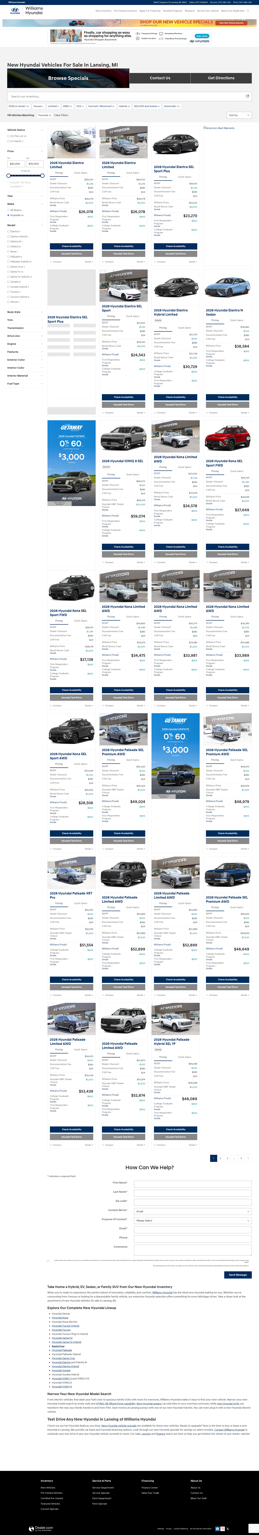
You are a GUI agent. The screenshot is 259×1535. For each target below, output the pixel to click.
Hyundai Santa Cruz (63, 1358)
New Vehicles (48, 1487)
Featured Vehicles (50, 1503)
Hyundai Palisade (62, 1350)
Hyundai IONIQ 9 (62, 1386)
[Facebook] (217, 1529)
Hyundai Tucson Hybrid (65, 1326)
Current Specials (49, 1509)
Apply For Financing (150, 10)
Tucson (38, 106)
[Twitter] (227, 1529)
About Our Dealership (232, 10)
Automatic (172, 106)
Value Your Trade (150, 1493)
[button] (175, 320)
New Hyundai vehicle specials (119, 1425)
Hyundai (43, 115)
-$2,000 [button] (89, 203)
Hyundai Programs (172, 10)
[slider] (8, 176)
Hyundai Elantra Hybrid (65, 1366)
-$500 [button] (90, 216)
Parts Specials (99, 1503)
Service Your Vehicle (208, 10)
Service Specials (101, 1493)
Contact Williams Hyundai (229, 1430)
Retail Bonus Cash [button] (59, 204)
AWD (67, 106)
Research (190, 10)
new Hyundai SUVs (228, 1403)
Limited (53, 106)
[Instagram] (222, 1529)
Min (8, 158)
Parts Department (101, 1498)
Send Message (238, 1275)
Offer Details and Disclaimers (58, 504)
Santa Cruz (58, 1346)
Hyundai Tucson (61, 1330)
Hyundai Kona (60, 1318)
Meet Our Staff (199, 1498)
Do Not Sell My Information (201, 1529)
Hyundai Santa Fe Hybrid (66, 1342)
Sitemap (161, 1529)
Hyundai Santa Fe (62, 1338)
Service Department (103, 1487)
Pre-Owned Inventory (125, 10)
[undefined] (129, 36)
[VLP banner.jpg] (129, 36)
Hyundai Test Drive (71, 253)
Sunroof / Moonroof (101, 106)
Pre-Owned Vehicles (51, 1493)
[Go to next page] (248, 1158)
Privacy (169, 1529)
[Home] (15, 11)
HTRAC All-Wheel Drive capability (115, 1403)
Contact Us (196, 1493)
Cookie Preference (181, 1529)
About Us (195, 1487)
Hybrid (124, 106)
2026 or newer (19, 106)
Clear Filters (61, 115)
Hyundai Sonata (61, 1370)
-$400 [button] (90, 225)
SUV (80, 106)
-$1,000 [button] (193, 357)
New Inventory (104, 10)
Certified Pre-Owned (52, 1498)
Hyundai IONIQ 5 (62, 1378)
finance (160, 1434)
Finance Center (149, 1487)
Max (27, 158)
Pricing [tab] (59, 172)
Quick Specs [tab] (80, 172)
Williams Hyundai (162, 1292)
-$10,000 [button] (140, 504)
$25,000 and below (147, 106)
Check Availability (71, 246)
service (146, 1434)
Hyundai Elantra (61, 1362)
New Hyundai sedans (149, 1403)
